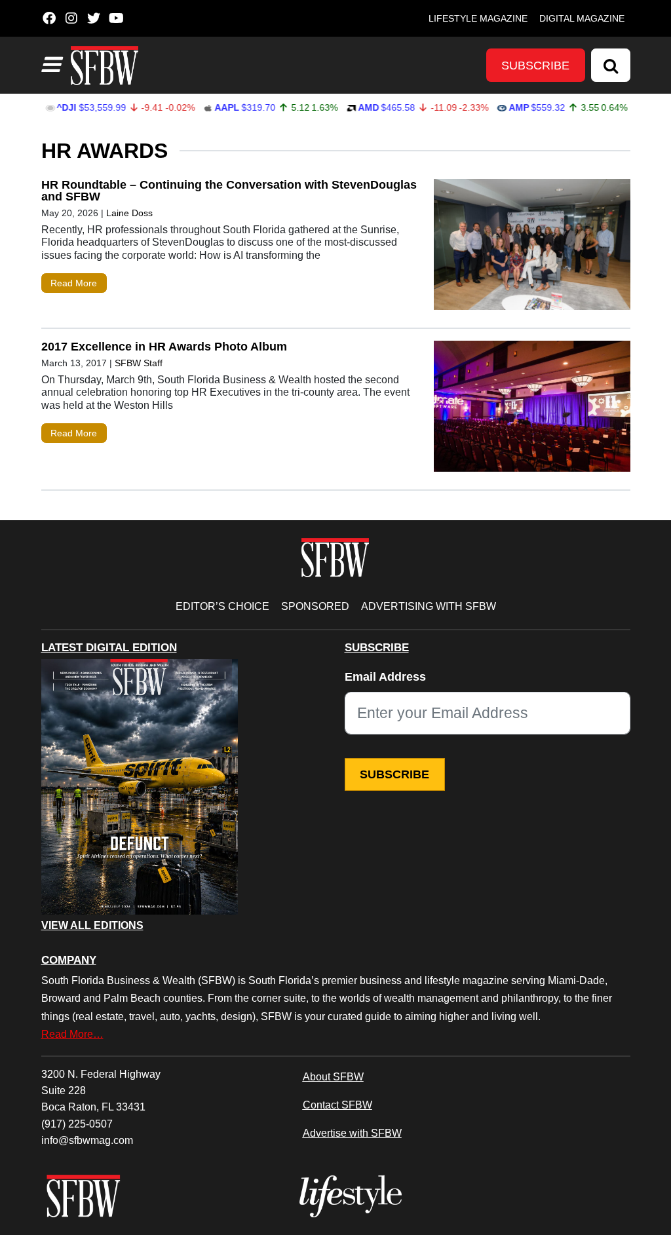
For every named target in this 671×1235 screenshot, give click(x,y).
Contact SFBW (337, 1105)
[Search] (610, 65)
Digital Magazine (581, 18)
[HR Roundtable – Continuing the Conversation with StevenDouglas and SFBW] (532, 247)
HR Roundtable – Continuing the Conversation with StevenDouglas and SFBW (229, 190)
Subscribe (535, 65)
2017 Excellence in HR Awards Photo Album (164, 346)
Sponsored (315, 606)
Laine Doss (129, 213)
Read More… (72, 1034)
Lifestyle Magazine (478, 18)
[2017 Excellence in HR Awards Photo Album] (532, 409)
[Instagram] (72, 18)
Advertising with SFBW (428, 606)
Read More (73, 283)
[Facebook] (49, 18)
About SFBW (333, 1076)
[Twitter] (94, 18)
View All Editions (92, 926)
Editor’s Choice (222, 606)
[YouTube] (116, 18)
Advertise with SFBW (352, 1133)
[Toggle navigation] (50, 64)
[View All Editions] (139, 787)
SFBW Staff (139, 363)
